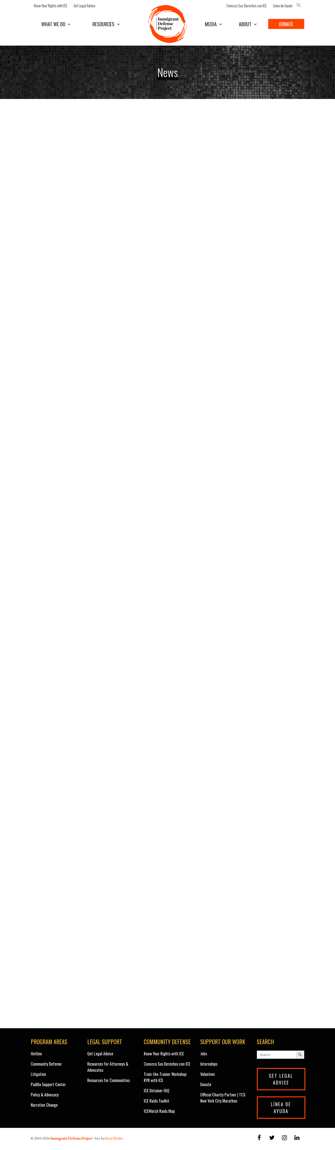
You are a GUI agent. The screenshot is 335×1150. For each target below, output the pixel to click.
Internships (208, 1064)
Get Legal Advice (84, 5)
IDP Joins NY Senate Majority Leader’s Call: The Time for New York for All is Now (236, 360)
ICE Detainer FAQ (156, 1090)
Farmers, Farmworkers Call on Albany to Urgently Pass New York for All (83, 360)
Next (179, 1016)
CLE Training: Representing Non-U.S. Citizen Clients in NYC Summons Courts (232, 783)
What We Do (53, 24)
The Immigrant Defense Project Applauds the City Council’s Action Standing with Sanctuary (235, 941)
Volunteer (207, 1074)
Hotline (36, 1054)
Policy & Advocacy (45, 1095)
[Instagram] (284, 1138)
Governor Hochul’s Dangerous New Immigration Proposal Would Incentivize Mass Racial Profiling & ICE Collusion (94, 198)
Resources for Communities (108, 1080)
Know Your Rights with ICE (50, 5)
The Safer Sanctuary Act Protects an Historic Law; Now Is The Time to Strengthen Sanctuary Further (236, 277)
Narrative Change (44, 1105)
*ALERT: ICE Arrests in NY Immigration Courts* (93, 779)
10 (167, 1016)
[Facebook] (259, 1138)
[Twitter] (271, 1138)
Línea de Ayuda (282, 5)
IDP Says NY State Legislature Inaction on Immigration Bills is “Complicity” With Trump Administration (235, 621)
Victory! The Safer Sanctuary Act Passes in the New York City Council (230, 439)
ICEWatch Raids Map (159, 1111)
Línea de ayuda (281, 1107)
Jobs (203, 1054)
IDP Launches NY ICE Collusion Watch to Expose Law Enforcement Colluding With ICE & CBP (236, 194)
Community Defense (46, 1064)
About (245, 24)
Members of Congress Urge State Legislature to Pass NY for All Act (237, 704)
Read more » (104, 174)
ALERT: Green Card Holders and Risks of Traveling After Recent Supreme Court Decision (92, 116)
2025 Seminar (49, 614)
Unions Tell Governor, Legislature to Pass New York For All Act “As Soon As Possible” (234, 862)
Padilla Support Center (48, 1084)
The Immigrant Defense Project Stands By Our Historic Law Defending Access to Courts (91, 704)
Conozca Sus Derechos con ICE (247, 5)
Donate (286, 24)
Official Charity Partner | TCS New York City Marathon (222, 1098)
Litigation (38, 1074)
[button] (300, 5)
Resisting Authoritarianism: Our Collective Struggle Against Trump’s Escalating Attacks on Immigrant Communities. (93, 865)
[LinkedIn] (297, 1138)
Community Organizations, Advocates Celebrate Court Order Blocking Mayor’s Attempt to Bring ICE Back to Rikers (93, 528)
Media (211, 24)
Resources (103, 24)
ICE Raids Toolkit (156, 1101)
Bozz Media (114, 1138)
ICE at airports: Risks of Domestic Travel (83, 435)
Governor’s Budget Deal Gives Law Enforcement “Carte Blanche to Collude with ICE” (237, 116)
